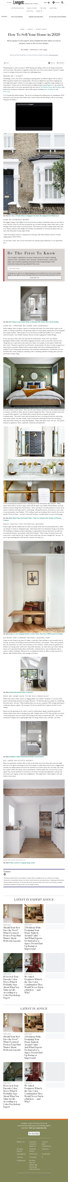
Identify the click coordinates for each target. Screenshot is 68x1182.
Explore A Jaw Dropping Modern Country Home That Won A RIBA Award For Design (36, 634)
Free (4, 95)
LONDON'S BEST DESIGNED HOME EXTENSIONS (26, 757)
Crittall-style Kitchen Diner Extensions (21, 692)
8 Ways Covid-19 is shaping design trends (22, 863)
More (38, 11)
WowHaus (58, 87)
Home (22, 29)
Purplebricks (51, 89)
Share (7, 63)
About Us (21, 1142)
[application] (34, 116)
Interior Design (17, 8)
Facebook (46, 1154)
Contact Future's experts (33, 1144)
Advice (30, 29)
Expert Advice (41, 29)
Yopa (45, 89)
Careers (45, 1149)
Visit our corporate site (37, 1128)
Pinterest (33, 1154)
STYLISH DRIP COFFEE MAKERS (57, 16)
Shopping (53, 8)
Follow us (52, 63)
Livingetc (25, 49)
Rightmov (50, 85)
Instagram (21, 1154)
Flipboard (21, 1160)
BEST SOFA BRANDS (17, 16)
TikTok (20, 1157)
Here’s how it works (53, 55)
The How (43, 8)
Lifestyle (29, 11)
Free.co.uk (6, 91)
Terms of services (30, 273)
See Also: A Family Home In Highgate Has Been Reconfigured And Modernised (34, 216)
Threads (32, 1157)
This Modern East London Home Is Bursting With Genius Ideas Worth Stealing (34, 322)
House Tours (32, 8)
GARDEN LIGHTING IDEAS (36, 16)
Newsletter (61, 63)
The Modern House (46, 87)
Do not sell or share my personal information (34, 1164)
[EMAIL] (5, 874)
